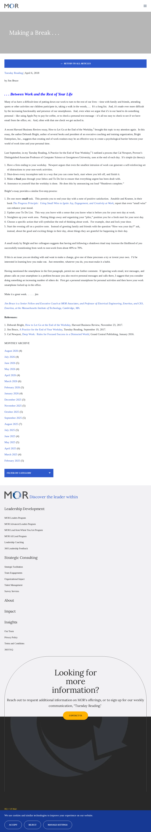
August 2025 (11, 424)
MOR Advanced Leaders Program (20, 524)
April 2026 (10, 375)
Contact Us (75, 716)
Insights (10, 622)
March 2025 (10, 454)
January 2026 (11, 393)
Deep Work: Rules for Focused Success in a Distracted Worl (55, 334)
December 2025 (12, 399)
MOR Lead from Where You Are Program (23, 530)
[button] (145, 6)
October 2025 (11, 411)
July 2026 (9, 356)
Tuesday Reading (13, 72)
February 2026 (12, 387)
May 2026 (9, 369)
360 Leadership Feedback (16, 548)
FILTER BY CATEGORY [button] (19, 473)
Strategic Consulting (20, 557)
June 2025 (9, 436)
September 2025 (13, 417)
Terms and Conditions (14, 643)
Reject (32, 825)
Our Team (9, 631)
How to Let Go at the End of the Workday (47, 324)
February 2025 (12, 460)
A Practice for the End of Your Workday (40, 329)
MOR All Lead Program (15, 536)
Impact (10, 611)
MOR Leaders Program (15, 518)
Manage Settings (58, 825)
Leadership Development (24, 508)
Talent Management (13, 585)
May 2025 (9, 442)
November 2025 (13, 405)
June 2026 (9, 363)
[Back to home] (11, 6)
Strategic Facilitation (13, 567)
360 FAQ (8, 649)
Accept (13, 825)
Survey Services (11, 591)
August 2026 (11, 350)
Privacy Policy (11, 637)
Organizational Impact (14, 579)
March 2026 (10, 381)
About (9, 600)
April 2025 (10, 448)
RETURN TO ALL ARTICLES (77, 63)
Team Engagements (13, 573)
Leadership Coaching (14, 542)
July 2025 (9, 430)
